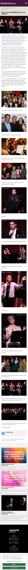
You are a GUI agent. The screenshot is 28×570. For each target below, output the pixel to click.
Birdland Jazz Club (17, 35)
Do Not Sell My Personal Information (14, 561)
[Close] (25, 555)
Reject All (14, 564)
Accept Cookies (14, 567)
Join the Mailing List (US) (14, 549)
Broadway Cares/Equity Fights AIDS (13, 45)
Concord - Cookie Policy (17, 558)
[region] (14, 561)
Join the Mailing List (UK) (14, 550)
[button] (26, 3)
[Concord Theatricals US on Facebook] (10, 539)
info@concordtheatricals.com (14, 548)
